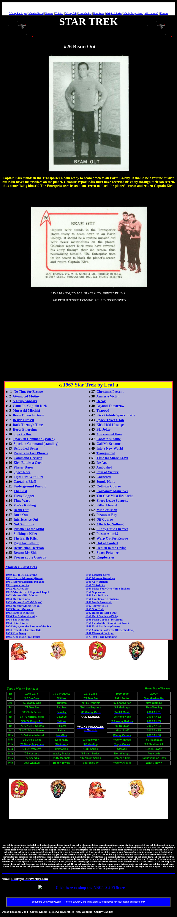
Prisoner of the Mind (29, 529)
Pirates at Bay (106, 515)
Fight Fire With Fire (28, 477)
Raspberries (105, 557)
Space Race (22, 472)
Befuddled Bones (26, 448)
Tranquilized (105, 453)
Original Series (114, 13)
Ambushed (104, 467)
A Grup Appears (25, 401)
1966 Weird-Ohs (95, 585)
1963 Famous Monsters (20, 612)
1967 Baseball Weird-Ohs (101, 612)
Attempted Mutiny (26, 396)
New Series (98, 13)
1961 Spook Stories (17, 585)
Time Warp (22, 500)
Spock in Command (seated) (34, 439)
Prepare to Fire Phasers (31, 453)
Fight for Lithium (26, 543)
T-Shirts (59, 13)
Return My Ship (26, 552)
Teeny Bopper (24, 496)
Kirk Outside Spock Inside (115, 415)
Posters (49, 13)
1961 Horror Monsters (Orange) (25, 581)
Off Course (104, 519)
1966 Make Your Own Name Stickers (107, 588)
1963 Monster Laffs (18, 598)
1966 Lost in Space (96, 595)
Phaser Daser (23, 467)
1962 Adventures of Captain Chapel (27, 592)
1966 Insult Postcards (98, 602)
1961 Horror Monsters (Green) (24, 578)
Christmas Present (109, 391)
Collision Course (108, 486)
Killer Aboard (106, 505)
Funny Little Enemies (112, 529)
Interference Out (26, 519)
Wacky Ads (71, 13)
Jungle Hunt (105, 481)
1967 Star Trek (94, 609)
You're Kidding (24, 505)
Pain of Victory (107, 472)
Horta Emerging (25, 429)
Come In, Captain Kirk (30, 406)
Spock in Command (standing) (36, 443)
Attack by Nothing (109, 524)
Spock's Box (23, 434)
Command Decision (28, 458)
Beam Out (21, 510)
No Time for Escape (28, 391)
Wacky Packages (18, 13)
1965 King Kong (16, 633)
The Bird (20, 491)
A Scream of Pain (109, 434)
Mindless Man (106, 510)
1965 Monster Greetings (100, 578)
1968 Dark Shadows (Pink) (101, 616)
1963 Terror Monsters (19, 609)
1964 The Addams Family (21, 616)
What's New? (151, 13)
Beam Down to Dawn (28, 415)
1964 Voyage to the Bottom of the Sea (28, 626)
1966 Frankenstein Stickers (102, 598)
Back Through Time (28, 425)
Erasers (164, 13)
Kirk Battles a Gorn (28, 462)
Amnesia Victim (107, 396)
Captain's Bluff (25, 481)
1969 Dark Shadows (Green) (102, 626)
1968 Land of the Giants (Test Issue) (107, 623)
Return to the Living (111, 548)
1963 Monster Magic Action (23, 605)
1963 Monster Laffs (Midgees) (24, 602)
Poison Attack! (107, 533)
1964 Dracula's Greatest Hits (23, 630)
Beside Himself (23, 420)
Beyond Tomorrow (110, 406)
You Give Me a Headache (114, 496)
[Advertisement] (45, 332)
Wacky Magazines (133, 13)
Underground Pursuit (30, 486)
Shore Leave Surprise (112, 500)
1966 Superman (95, 592)
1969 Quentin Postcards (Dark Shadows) (109, 630)
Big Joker (103, 429)
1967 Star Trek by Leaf (88, 385)
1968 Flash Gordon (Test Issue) (104, 619)
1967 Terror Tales (96, 605)
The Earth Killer (26, 538)
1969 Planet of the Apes (99, 633)
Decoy (101, 401)
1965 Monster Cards (97, 574)
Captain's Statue (108, 439)
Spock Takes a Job (110, 420)
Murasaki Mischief (26, 410)
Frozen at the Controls (30, 557)
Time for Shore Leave (112, 458)
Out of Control (107, 543)
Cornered (103, 477)
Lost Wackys (85, 13)
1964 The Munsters (17, 619)
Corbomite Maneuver (112, 491)
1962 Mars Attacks (17, 588)
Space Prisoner (107, 552)
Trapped (102, 410)
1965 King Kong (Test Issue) (23, 636)
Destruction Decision (29, 548)
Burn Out (21, 515)
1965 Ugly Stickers (96, 581)
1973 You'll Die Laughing (101, 636)
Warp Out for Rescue (112, 538)
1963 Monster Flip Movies (22, 595)
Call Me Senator (108, 443)
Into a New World (109, 448)
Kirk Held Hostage (110, 425)
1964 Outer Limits (17, 623)
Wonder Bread (36, 13)
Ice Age (101, 462)
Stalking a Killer (25, 533)
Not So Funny (24, 524)
